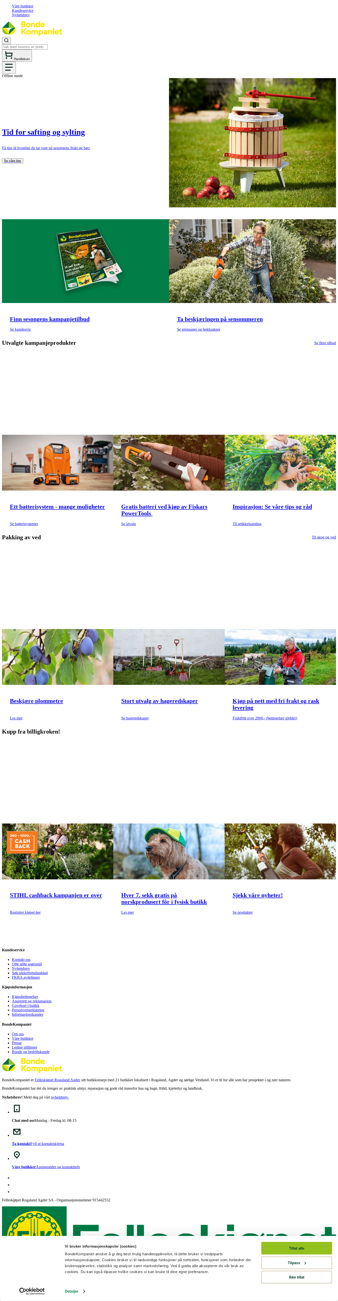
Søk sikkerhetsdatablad (30, 973)
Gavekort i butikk (25, 1005)
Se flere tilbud (325, 343)
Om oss (18, 1034)
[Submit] (6, 40)
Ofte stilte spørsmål (27, 964)
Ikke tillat (296, 1277)
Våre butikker (22, 6)
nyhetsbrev (59, 1097)
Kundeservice (22, 10)
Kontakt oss (21, 959)
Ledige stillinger (24, 1047)
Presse (17, 1043)
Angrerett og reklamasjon (31, 1001)
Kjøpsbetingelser (25, 997)
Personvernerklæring (28, 1010)
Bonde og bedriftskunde (30, 1052)
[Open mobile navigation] (9, 68)
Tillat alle (296, 1248)
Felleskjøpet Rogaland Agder (57, 1080)
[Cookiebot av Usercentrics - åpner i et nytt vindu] (32, 1291)
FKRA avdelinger (26, 977)
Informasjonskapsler (27, 1014)
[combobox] (169, 43)
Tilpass (294, 1262)
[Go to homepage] (32, 35)
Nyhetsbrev (21, 15)
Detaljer (71, 1291)
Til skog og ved (324, 537)
